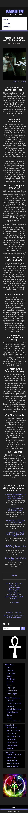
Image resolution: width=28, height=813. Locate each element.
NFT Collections (12, 712)
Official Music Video (14, 595)
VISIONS (6, 23)
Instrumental (11, 733)
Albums (9, 667)
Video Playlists (12, 691)
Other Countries (12, 742)
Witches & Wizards (13, 721)
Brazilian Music (12, 727)
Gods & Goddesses (14, 703)
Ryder (14, 575)
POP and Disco (12, 745)
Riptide (21, 597)
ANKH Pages (9, 665)
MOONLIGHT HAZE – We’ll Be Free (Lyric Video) (15, 521)
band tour (9, 583)
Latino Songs (11, 739)
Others (9, 715)
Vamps (9, 718)
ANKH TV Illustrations (12, 698)
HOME (5, 20)
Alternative (10, 670)
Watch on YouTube (19, 82)
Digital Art (10, 700)
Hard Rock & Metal (13, 730)
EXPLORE (6, 27)
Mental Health (14, 589)
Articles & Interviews (14, 755)
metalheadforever (14, 591)
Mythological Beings (14, 709)
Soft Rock (10, 748)
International (9, 725)
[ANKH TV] (14, 658)
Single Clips (11, 688)
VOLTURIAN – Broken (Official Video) (15, 547)
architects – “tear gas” (14, 612)
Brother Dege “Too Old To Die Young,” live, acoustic (15, 559)
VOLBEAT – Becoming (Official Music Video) (15, 509)
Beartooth (18, 583)
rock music (14, 599)
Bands (9, 676)
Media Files (11, 682)
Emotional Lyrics (14, 587)
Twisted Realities (13, 766)
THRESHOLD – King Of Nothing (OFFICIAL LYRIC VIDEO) (15, 534)
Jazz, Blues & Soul (13, 736)
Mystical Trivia (12, 760)
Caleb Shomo (14, 585)
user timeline (14, 602)
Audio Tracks (11, 673)
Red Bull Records (11, 597)
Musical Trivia (11, 757)
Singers (9, 685)
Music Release (14, 593)
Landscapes (11, 706)
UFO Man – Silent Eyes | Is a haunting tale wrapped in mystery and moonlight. (15, 496)
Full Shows (10, 679)
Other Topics (9, 752)
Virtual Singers (12, 694)
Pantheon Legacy (13, 763)
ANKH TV (14, 11)
